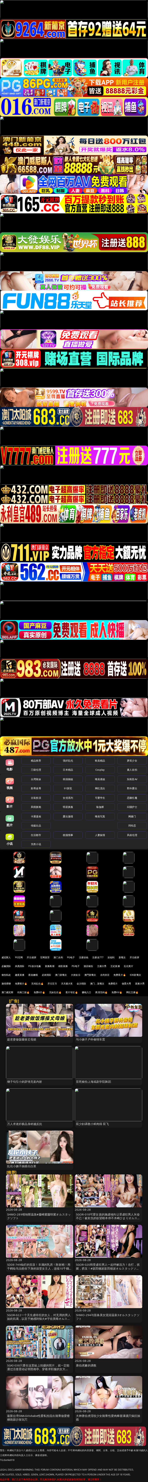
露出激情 (68, 816)
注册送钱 (83, 957)
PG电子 (71, 957)
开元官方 (52, 983)
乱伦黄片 (128, 966)
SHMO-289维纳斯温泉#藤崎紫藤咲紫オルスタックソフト (39, 1216)
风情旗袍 (36, 807)
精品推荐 (36, 760)
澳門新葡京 (90, 974)
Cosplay (100, 769)
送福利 (111, 957)
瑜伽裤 (100, 807)
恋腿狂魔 (132, 798)
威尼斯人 (6, 957)
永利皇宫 (105, 974)
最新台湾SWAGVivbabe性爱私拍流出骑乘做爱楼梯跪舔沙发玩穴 (38, 1417)
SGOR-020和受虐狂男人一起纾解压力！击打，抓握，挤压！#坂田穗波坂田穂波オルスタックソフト (108, 1268)
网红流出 (100, 788)
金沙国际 (81, 983)
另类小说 (36, 844)
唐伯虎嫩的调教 (86, 1365)
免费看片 (113, 983)
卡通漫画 (36, 816)
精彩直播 (63, 966)
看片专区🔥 (72, 992)
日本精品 (68, 769)
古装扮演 (36, 798)
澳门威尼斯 (7, 992)
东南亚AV (132, 779)
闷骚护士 (132, 807)
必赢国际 (6, 966)
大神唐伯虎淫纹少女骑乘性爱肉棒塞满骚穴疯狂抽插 (108, 1417)
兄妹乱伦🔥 (55, 992)
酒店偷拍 (88, 966)
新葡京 (122, 957)
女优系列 (68, 798)
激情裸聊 (6, 983)
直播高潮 (49, 966)
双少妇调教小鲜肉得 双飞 (92, 1124)
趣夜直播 (19, 974)
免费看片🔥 (120, 974)
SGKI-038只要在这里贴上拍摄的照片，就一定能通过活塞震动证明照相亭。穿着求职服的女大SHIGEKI (38, 1369)
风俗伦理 (132, 835)
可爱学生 (100, 798)
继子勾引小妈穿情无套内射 (24, 1081)
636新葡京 (135, 974)
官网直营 (45, 957)
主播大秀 (102, 966)
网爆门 (132, 816)
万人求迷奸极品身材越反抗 (24, 1124)
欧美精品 (100, 760)
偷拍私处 (6, 974)
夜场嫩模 (33, 974)
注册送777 (97, 957)
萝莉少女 (132, 760)
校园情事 (68, 835)
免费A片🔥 (39, 992)
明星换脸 (68, 807)
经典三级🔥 (23, 992)
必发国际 (46, 974)
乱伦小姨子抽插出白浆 (21, 1166)
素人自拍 (132, 769)
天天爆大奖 (67, 983)
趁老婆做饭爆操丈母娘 (21, 1039)
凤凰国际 (19, 966)
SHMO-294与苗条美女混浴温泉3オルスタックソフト (108, 1317)
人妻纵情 (100, 835)
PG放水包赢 (34, 966)
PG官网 (19, 957)
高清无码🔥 (101, 992)
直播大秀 (140, 983)
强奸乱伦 (68, 760)
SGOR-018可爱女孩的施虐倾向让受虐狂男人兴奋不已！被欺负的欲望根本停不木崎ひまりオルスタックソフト (108, 1218)
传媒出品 (36, 825)
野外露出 (132, 788)
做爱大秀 (126, 983)
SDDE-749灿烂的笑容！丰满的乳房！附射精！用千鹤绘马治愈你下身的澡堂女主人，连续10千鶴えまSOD (39, 1268)
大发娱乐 (75, 974)
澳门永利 (58, 957)
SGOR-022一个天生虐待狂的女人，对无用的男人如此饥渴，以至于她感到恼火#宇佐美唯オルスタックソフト (39, 1318)
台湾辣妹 (36, 779)
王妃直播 (115, 966)
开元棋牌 (31, 957)
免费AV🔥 (117, 992)
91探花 (68, 788)
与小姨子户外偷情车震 (90, 1039)
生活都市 (36, 835)
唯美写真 (100, 816)
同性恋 (132, 825)
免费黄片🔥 (21, 983)
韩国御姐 (68, 779)
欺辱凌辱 (36, 788)
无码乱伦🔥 (37, 983)
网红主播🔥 (132, 992)
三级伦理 (36, 769)
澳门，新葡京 (97, 983)
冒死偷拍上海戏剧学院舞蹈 (93, 1081)
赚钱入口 (86, 992)
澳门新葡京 (61, 974)
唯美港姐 (100, 779)
